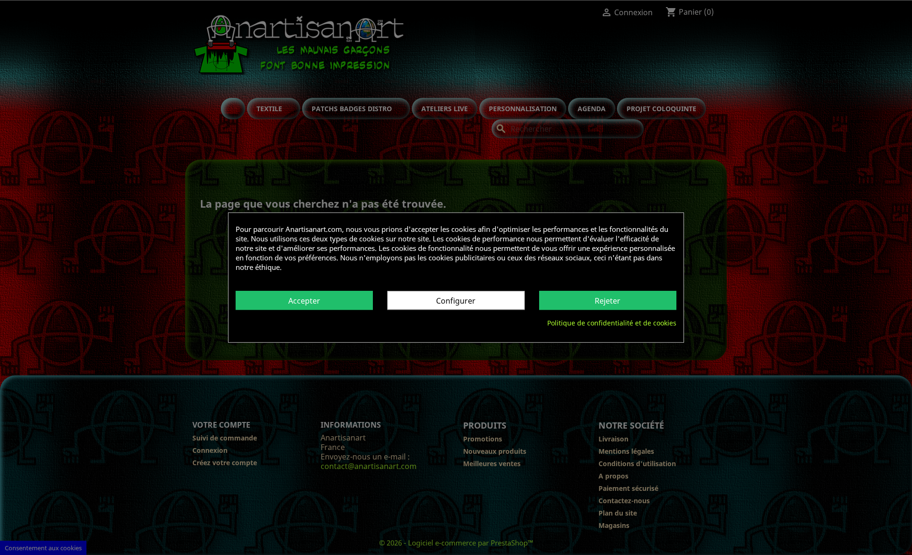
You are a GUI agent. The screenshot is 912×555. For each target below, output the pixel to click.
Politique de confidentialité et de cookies (611, 322)
